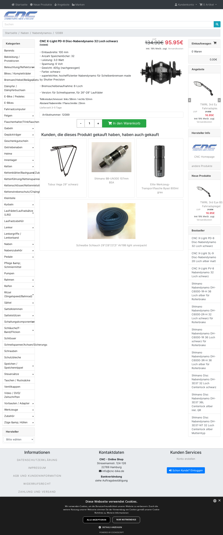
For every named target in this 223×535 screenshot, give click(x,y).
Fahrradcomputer (15, 109)
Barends (9, 50)
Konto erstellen (186, 458)
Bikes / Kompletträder (17, 73)
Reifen (8, 286)
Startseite (11, 33)
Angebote (198, 69)
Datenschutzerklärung (37, 460)
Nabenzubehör (13, 250)
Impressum (37, 467)
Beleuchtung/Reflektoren (19, 67)
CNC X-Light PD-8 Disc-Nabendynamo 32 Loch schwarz (204, 242)
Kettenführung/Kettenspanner (19, 179)
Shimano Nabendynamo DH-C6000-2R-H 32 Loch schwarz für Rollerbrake (203, 314)
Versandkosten (175, 48)
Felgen (8, 115)
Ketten (8, 166)
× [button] (219, 500)
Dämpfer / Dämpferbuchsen (14, 88)
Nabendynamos (42, 33)
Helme (8, 153)
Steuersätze (11, 374)
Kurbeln (8, 204)
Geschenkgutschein (16, 141)
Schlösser (10, 338)
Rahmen (9, 279)
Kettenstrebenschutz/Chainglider (19, 191)
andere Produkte (202, 166)
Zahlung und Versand (37, 491)
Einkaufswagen (201, 43)
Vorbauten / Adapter (17, 403)
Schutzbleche (12, 357)
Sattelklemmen (13, 309)
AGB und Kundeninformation (37, 475)
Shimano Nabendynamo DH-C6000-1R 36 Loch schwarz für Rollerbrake (203, 337)
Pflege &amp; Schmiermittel (12, 265)
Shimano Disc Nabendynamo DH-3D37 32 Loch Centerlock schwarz (204, 381)
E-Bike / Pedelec (14, 96)
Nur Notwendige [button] (126, 519)
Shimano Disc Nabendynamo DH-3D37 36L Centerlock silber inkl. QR (203, 402)
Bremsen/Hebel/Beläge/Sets (19, 79)
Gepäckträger (12, 134)
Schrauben (10, 351)
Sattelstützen (12, 315)
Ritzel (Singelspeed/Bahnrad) (18, 294)
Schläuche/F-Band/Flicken (12, 330)
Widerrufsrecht (37, 483)
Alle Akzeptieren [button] (96, 519)
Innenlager (10, 160)
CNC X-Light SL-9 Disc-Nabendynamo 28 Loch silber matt (204, 257)
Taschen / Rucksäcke (17, 380)
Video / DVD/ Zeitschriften (12, 395)
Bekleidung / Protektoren (12, 58)
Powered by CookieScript (111, 532)
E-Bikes (9, 102)
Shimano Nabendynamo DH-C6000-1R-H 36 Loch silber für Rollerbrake (203, 291)
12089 (59, 33)
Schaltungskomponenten (19, 321)
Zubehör (9, 416)
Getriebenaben (13, 147)
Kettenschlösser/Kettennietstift (19, 185)
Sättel (7, 302)
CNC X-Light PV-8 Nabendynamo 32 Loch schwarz (203, 272)
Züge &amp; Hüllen (15, 422)
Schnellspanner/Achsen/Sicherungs (19, 344)
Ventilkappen (12, 386)
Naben (25, 33)
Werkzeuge (11, 409)
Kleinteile (9, 198)
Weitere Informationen (117, 512)
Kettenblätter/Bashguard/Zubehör (19, 172)
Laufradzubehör (14, 221)
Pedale (8, 256)
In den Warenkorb (126, 123)
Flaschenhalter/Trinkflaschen (19, 121)
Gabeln (8, 128)
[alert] (111, 516)
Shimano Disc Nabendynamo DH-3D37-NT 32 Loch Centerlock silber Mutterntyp (203, 425)
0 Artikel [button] (208, 4)
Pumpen (9, 273)
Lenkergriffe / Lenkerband (12, 235)
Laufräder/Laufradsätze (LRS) (18, 212)
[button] (186, 4)
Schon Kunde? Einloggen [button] (187, 470)
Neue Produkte (201, 175)
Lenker (8, 227)
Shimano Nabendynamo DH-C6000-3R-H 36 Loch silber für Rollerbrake (203, 360)
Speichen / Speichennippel (13, 365)
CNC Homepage (204, 156)
